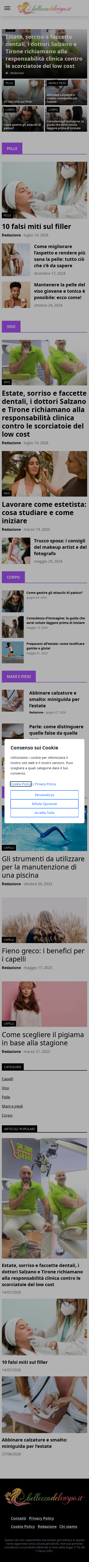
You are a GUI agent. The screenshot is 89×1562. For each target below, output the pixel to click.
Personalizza (44, 795)
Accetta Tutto (45, 812)
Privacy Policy (45, 784)
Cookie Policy (20, 784)
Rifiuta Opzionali (44, 804)
